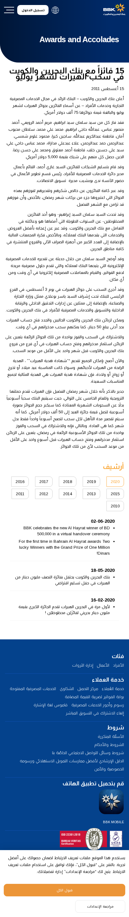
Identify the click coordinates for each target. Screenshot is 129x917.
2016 (20, 481)
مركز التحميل (87, 688)
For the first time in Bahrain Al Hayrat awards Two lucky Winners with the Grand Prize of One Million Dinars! (64, 547)
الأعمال (103, 665)
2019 (91, 481)
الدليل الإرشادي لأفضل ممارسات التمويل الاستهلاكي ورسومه (72, 760)
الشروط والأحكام (109, 744)
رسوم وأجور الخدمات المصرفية (97, 705)
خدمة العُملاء (113, 688)
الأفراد (118, 665)
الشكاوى (67, 688)
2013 (91, 493)
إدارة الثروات (82, 665)
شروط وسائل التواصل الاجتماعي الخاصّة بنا (88, 752)
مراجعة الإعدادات (100, 906)
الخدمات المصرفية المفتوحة (33, 688)
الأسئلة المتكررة (111, 736)
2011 (20, 493)
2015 (115, 493)
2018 (67, 481)
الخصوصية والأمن (109, 769)
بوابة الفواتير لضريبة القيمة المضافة (94, 696)
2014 (67, 493)
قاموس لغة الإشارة (51, 705)
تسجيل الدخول (33, 10)
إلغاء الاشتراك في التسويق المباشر (95, 713)
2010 (115, 506)
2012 (43, 493)
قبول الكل (65, 890)
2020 (115, 481)
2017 (43, 481)
